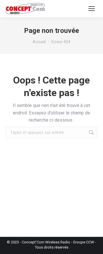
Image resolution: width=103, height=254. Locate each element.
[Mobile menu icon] (91, 8)
